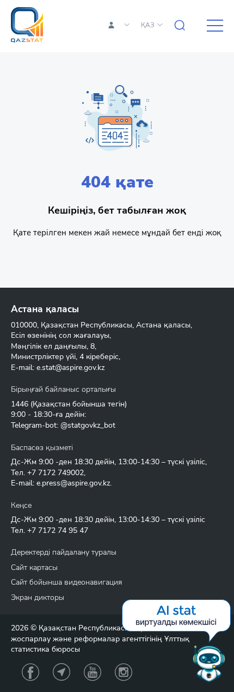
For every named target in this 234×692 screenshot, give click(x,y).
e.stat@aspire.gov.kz (70, 367)
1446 (19, 404)
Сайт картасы (34, 567)
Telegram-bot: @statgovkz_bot (63, 425)
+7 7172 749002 (55, 473)
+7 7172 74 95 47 (57, 530)
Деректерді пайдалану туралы (63, 552)
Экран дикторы (37, 597)
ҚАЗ (148, 25)
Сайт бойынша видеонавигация (66, 582)
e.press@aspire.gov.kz (73, 483)
